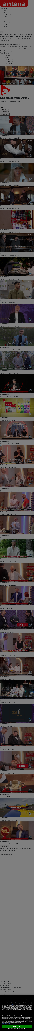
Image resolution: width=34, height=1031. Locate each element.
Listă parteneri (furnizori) (6, 1023)
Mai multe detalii (12, 1004)
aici (27, 1010)
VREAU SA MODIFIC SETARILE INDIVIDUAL (17, 1028)
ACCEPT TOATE (17, 1026)
